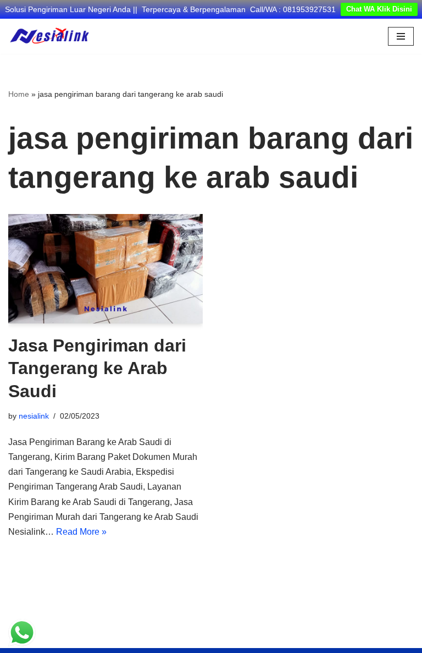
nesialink (34, 415)
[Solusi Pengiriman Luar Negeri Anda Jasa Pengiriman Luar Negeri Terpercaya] (49, 36)
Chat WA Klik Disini (379, 9)
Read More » (81, 531)
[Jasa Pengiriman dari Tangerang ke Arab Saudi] (105, 268)
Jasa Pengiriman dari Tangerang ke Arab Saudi (97, 368)
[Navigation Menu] (401, 36)
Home (18, 94)
